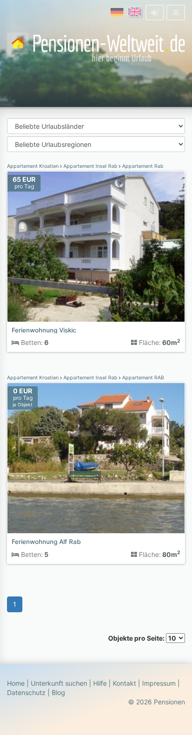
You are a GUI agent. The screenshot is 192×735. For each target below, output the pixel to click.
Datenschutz (26, 692)
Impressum (159, 683)
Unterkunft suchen (59, 683)
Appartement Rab (142, 166)
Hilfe (100, 683)
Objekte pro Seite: (137, 638)
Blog (58, 692)
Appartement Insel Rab (90, 166)
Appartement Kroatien (33, 166)
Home (16, 683)
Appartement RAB (142, 378)
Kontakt (124, 683)
